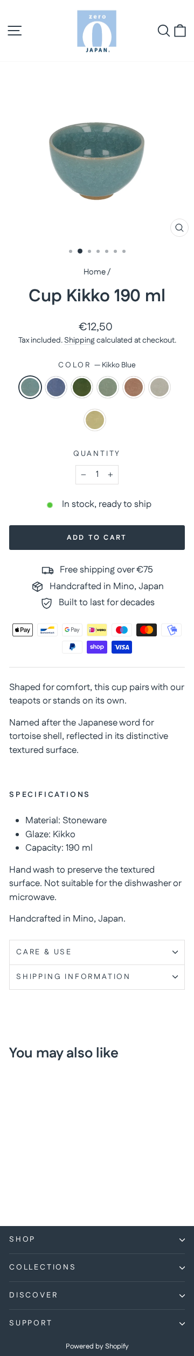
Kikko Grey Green (108, 387)
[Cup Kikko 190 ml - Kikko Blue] (15, 1178)
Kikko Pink (133, 387)
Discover (33, 1295)
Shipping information (73, 976)
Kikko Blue (30, 387)
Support (31, 1323)
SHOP (22, 1239)
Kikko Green (82, 387)
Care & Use (44, 952)
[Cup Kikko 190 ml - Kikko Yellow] (28, 1189)
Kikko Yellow (95, 420)
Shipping (79, 340)
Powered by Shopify (97, 1346)
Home (95, 272)
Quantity (97, 453)
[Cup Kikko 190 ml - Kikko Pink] (65, 1178)
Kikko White (159, 387)
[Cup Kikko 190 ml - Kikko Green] (40, 1178)
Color (97, 365)
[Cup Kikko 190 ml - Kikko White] (15, 1189)
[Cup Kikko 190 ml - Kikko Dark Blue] (28, 1178)
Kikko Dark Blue (56, 387)
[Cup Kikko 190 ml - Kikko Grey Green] (52, 1178)
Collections (43, 1267)
